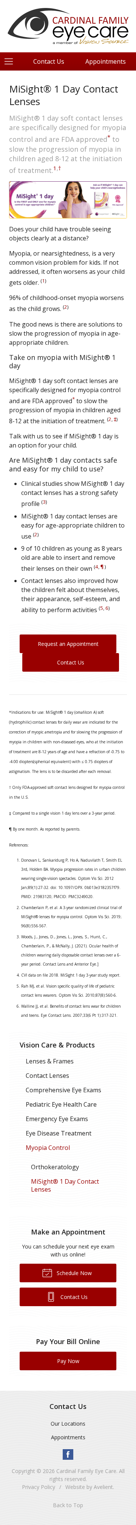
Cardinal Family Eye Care (86, 1471)
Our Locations (68, 1423)
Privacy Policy (38, 1486)
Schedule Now (73, 1273)
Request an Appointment (68, 643)
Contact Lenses (47, 1075)
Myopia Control (48, 1147)
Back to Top (68, 1505)
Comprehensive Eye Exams (63, 1090)
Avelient (103, 1486)
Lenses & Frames (50, 1061)
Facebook (68, 1454)
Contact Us (48, 61)
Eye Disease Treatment (58, 1133)
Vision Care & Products (57, 1044)
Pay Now (68, 1361)
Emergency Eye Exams (57, 1119)
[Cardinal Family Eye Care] (68, 25)
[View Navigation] (11, 61)
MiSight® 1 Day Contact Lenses (65, 1185)
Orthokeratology (55, 1167)
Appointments (68, 1437)
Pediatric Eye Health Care (61, 1104)
